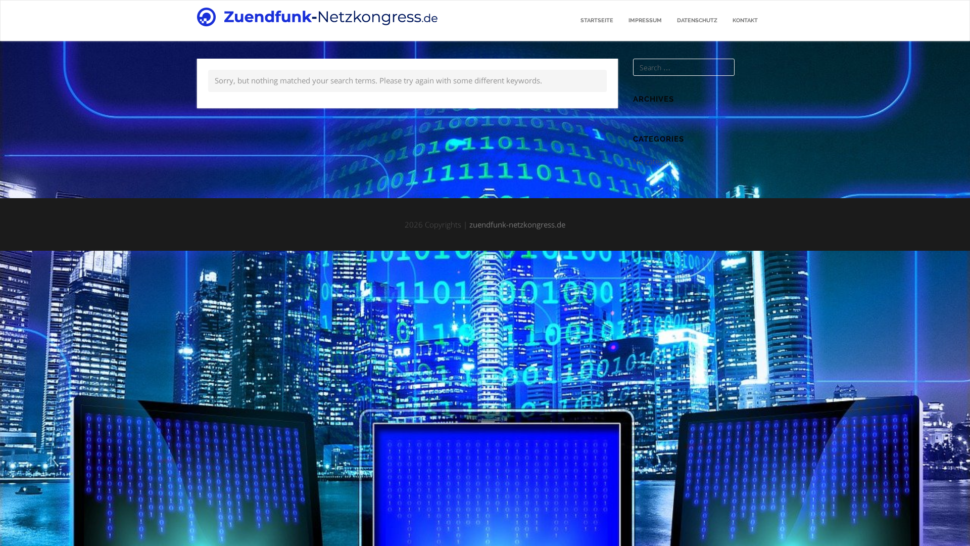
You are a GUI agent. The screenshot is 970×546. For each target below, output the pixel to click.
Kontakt (745, 20)
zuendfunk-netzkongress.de (517, 224)
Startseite (596, 20)
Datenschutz (697, 20)
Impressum (645, 20)
